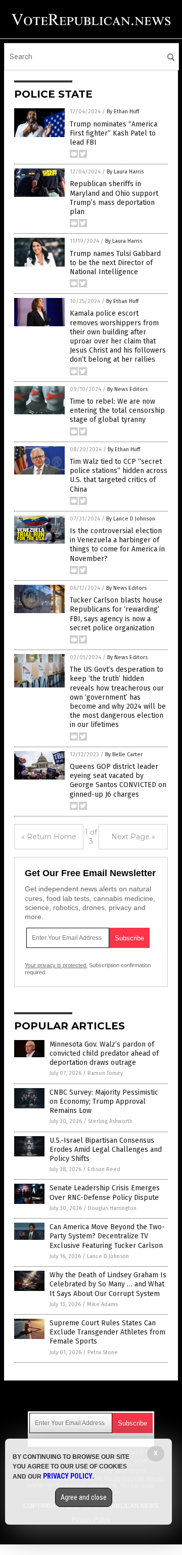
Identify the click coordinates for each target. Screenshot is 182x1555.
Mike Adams (102, 1304)
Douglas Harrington (112, 1208)
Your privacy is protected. (56, 965)
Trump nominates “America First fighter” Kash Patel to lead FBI (113, 133)
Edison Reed (103, 1169)
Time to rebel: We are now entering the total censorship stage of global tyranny (117, 410)
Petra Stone (102, 1352)
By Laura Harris (125, 171)
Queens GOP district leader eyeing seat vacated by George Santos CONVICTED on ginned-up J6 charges (118, 780)
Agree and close (84, 1497)
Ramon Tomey (105, 1073)
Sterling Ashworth (110, 1121)
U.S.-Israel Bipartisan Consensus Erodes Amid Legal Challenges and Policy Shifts (106, 1149)
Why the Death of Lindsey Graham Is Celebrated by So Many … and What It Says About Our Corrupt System (108, 1284)
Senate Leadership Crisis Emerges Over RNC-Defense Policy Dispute (105, 1192)
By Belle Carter (124, 754)
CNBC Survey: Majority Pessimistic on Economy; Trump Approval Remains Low (104, 1101)
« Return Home (48, 836)
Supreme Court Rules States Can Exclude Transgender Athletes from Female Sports (107, 1332)
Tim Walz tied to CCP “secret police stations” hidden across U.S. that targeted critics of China (118, 475)
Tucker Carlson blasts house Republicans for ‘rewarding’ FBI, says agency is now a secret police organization (116, 614)
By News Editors (127, 389)
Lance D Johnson (108, 1256)
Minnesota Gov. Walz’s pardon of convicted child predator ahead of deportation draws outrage (104, 1053)
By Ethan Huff (123, 111)
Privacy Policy (68, 1476)
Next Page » (133, 836)
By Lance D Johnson (130, 518)
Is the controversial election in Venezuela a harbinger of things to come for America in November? (117, 545)
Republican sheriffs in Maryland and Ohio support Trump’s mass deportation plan (114, 198)
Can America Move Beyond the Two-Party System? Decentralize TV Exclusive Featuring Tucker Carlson (107, 1236)
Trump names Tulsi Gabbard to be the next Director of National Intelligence (115, 262)
